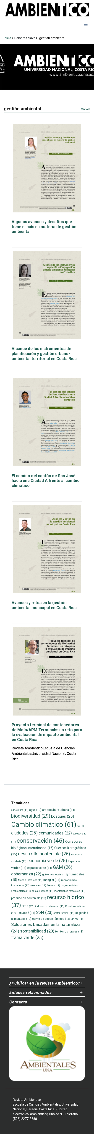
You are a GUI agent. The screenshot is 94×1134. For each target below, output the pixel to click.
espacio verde (39, 867)
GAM (62, 867)
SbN (44, 912)
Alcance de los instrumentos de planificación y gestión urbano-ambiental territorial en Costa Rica (44, 353)
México (53, 885)
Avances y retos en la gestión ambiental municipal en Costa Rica (44, 605)
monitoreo (38, 885)
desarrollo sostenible (44, 854)
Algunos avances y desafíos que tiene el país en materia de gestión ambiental (44, 226)
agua (35, 809)
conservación (40, 840)
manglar (51, 880)
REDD (28, 906)
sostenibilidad (37, 931)
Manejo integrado (30, 880)
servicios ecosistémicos (51, 918)
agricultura (19, 810)
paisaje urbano (42, 891)
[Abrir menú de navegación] (86, 25)
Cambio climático (43, 824)
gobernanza (26, 874)
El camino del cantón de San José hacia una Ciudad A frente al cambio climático (46, 480)
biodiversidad (30, 816)
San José (26, 913)
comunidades (55, 833)
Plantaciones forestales (69, 891)
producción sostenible (28, 898)
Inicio (7, 38)
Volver (85, 109)
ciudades (24, 833)
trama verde (27, 937)
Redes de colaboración (49, 906)
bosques (62, 816)
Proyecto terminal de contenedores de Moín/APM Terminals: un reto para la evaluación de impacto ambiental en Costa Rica (47, 732)
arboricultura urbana (58, 809)
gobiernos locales (55, 874)
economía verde (47, 860)
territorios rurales (69, 931)
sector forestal (63, 913)
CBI (81, 825)
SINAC (77, 918)
